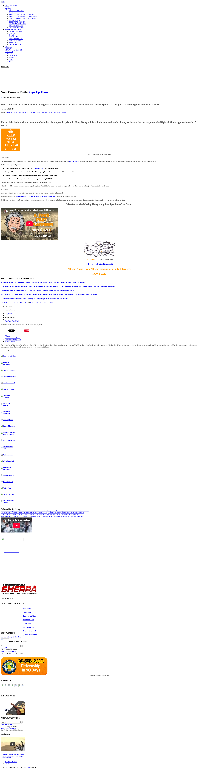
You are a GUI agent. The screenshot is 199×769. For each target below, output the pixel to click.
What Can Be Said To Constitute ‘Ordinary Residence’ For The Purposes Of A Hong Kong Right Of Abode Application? (43, 282)
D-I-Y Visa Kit (8, 482)
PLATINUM (13, 37)
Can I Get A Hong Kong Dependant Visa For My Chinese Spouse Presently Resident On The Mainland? (37, 290)
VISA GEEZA (14, 50)
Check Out (92, 264)
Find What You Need (12, 321)
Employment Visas (9, 356)
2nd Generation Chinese (8, 501)
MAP (11, 59)
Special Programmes (30, 635)
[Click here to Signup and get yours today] (99, 707)
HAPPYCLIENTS (8, 47)
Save (27, 330)
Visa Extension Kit (9, 475)
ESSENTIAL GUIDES (17, 22)
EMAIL (11, 57)
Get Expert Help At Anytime (11, 637)
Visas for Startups (9, 370)
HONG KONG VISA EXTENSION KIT (23, 16)
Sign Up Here (38, 92)
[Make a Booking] (5, 640)
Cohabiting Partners (6, 396)
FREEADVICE (8, 8)
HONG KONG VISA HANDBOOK (21, 14)
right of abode (74, 161)
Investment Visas (28, 620)
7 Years (7, 336)
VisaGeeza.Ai (105, 264)
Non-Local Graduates (6, 412)
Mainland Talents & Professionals (9, 433)
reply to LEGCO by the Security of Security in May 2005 (36, 196)
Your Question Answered (57, 112)
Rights (27, 767)
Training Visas (8, 420)
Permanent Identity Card (13, 340)
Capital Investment (9, 377)
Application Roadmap (7, 468)
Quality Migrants (9, 426)
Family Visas (27, 623)
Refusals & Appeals (6, 404)
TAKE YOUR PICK (16, 40)
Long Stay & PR (23, 112)
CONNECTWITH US (9, 53)
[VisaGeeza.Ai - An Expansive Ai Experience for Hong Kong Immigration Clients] (99, 744)
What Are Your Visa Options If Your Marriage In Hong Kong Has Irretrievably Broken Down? (34, 298)
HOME (11, 5)
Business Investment (6, 363)
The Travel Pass (8, 494)
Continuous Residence (12, 338)
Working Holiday (9, 440)
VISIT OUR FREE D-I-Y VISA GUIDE (14, 303)
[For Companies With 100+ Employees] (19, 594)
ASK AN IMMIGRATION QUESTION (22, 18)
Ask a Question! (8, 461)
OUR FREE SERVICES (17, 24)
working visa (39, 168)
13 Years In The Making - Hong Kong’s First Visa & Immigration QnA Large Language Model (12, 756)
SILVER (12, 33)
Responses (8, 313)
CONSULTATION (15, 31)
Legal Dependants (9, 383)
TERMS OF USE (11, 762)
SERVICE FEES (14, 42)
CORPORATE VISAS (16, 27)
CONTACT (13, 55)
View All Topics (6, 648)
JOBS (11, 61)
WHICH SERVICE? (16, 39)
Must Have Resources (8, 651)
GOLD (11, 35)
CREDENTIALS (15, 44)
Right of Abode (10, 341)
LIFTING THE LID (16, 26)
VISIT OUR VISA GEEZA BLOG (42, 303)
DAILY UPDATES (15, 20)
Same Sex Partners (9, 389)
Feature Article (12, 112)
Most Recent (27, 608)
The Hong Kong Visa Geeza (39, 112)
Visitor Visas (7, 488)
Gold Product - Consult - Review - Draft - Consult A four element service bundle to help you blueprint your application (40, 514)
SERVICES (13, 29)
